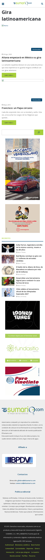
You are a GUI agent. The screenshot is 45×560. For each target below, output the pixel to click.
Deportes (30, 548)
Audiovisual (9, 545)
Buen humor (35, 545)
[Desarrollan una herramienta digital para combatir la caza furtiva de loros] (8, 281)
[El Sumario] (22, 4)
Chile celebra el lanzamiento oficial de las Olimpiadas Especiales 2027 (27, 291)
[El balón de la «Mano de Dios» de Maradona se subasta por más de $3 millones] (8, 270)
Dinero (37, 548)
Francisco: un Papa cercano (17, 108)
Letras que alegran (23, 552)
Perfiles (24, 556)
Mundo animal (15, 556)
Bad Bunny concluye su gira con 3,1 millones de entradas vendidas (29, 258)
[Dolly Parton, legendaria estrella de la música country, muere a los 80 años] (8, 248)
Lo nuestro (35, 552)
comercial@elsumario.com (25, 483)
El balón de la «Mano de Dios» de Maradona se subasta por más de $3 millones (29, 269)
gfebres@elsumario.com (26, 480)
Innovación (10, 552)
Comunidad (9, 548)
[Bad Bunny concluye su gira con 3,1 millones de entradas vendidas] (8, 259)
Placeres (32, 556)
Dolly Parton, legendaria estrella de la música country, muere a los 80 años (29, 247)
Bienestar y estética (22, 545)
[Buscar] (38, 132)
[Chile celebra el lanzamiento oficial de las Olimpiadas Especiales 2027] (8, 292)
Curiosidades (20, 548)
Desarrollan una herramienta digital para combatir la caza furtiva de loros (28, 280)
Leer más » (9, 75)
